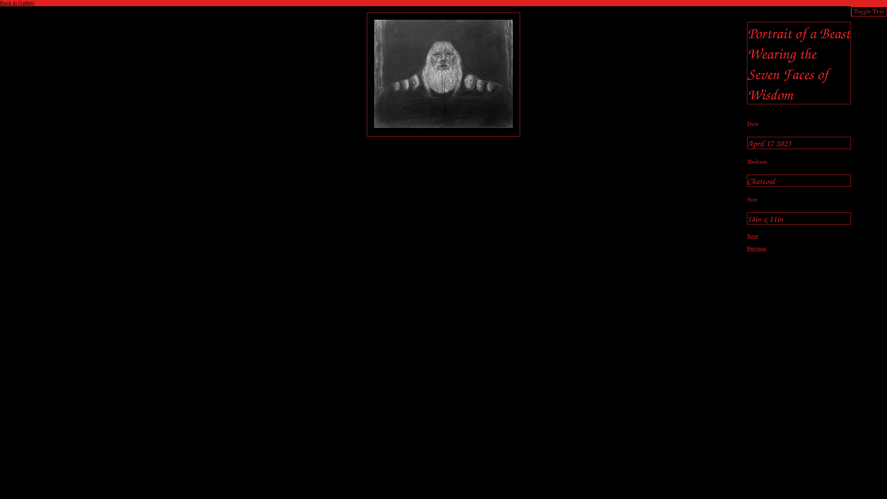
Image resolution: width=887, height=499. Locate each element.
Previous (756, 249)
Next (752, 236)
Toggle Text (869, 11)
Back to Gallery (17, 3)
